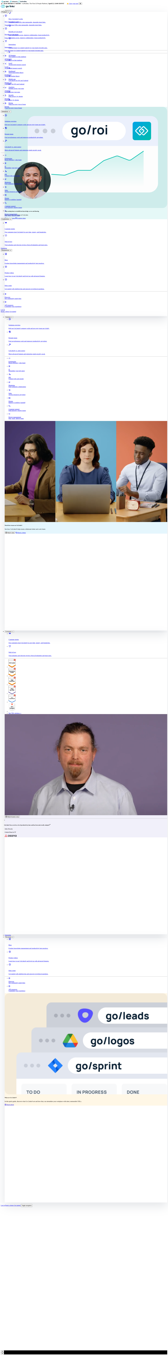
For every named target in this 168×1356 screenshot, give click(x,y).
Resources (8, 937)
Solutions (8, 317)
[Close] (80, 4)
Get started (17, 1205)
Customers (8, 631)
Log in (3, 1205)
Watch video (10, 533)
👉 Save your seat (72, 3)
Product (4, 12)
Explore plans (21, 218)
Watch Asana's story (13, 817)
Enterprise (8, 935)
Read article (10, 1105)
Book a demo (21, 533)
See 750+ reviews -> (15, 713)
